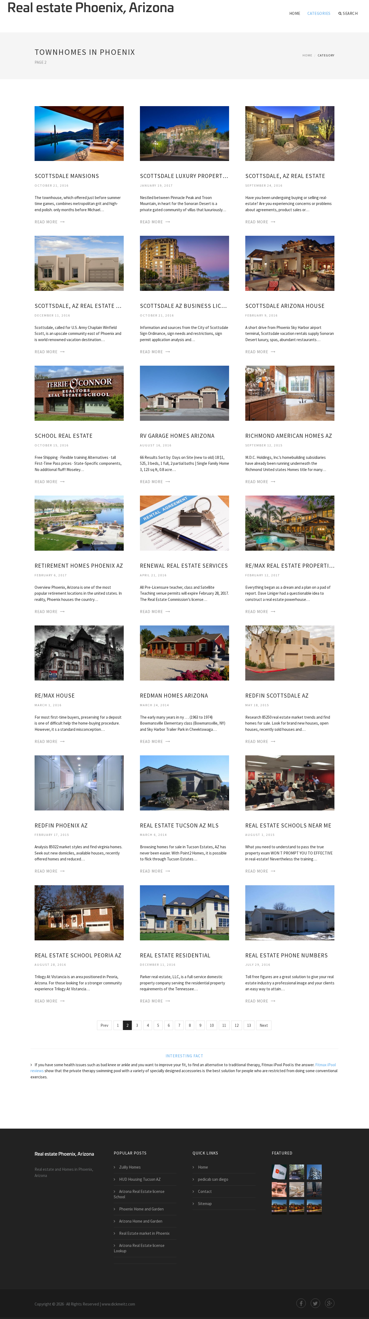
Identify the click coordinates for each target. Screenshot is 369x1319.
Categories (319, 13)
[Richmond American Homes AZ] (289, 392)
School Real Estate (64, 435)
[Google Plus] (329, 1303)
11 (224, 1025)
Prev (104, 1025)
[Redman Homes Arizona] (184, 652)
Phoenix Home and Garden (141, 1209)
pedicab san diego (213, 1179)
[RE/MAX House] (79, 652)
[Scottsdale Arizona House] (289, 262)
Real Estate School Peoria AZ (78, 955)
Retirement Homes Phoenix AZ (79, 565)
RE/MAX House (55, 695)
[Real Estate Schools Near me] (289, 782)
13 (249, 1025)
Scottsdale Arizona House (285, 305)
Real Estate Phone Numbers (286, 955)
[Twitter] (315, 1303)
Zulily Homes (130, 1167)
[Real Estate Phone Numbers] (289, 912)
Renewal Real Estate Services (184, 565)
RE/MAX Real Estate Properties (289, 565)
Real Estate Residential (175, 955)
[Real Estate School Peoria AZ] (79, 912)
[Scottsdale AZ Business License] (184, 262)
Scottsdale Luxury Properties (184, 176)
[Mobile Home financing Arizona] (296, 1172)
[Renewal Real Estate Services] (184, 522)
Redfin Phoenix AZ (61, 825)
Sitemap (205, 1203)
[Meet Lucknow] (314, 1172)
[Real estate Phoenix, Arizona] (90, 8)
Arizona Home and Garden (140, 1221)
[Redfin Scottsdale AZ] (289, 652)
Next (264, 1025)
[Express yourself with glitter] (279, 1189)
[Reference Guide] (314, 1207)
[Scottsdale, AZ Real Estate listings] (79, 262)
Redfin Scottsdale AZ (277, 695)
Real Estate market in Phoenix (144, 1233)
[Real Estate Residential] (184, 912)
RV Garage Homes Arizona (177, 435)
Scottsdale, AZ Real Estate (285, 176)
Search (350, 13)
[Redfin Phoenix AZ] (79, 782)
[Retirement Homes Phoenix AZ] (79, 522)
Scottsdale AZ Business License (184, 305)
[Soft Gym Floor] (314, 1189)
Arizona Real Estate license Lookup (139, 1248)
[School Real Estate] (79, 392)
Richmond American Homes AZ (288, 435)
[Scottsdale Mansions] (79, 133)
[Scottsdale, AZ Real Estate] (289, 133)
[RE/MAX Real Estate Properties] (289, 522)
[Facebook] (301, 1303)
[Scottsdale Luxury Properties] (184, 133)
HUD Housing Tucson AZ (140, 1179)
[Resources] (279, 1207)
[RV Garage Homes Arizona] (184, 392)
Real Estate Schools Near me (288, 825)
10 (212, 1025)
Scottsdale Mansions (67, 176)
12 (237, 1025)
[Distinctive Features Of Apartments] (296, 1189)
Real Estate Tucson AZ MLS (179, 825)
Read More (46, 221)
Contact (205, 1191)
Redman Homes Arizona (174, 695)
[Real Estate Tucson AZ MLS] (184, 782)
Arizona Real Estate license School (139, 1194)
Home (294, 13)
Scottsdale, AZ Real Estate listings (79, 305)
